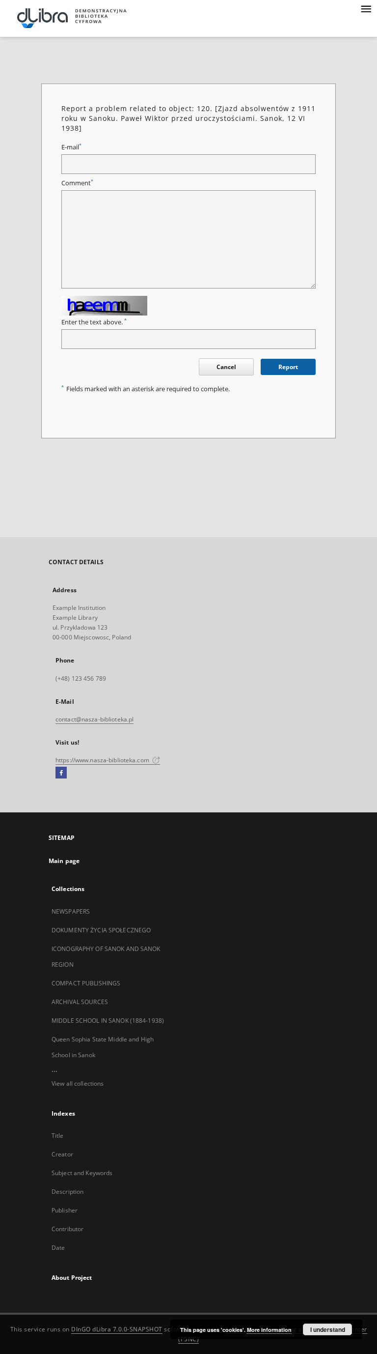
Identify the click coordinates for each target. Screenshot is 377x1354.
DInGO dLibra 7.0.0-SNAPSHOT (116, 1329)
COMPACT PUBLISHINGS (86, 983)
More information (269, 1329)
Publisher (65, 1210)
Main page (64, 861)
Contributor (67, 1229)
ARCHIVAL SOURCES (80, 1002)
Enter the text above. (94, 322)
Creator (62, 1154)
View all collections (78, 1083)
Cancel (226, 367)
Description (67, 1191)
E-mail (71, 147)
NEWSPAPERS (71, 911)
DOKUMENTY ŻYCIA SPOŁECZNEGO (101, 930)
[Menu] (366, 8)
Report (288, 367)
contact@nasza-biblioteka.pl (94, 719)
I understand (327, 1329)
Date (58, 1247)
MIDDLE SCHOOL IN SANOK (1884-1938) (108, 1020)
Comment (77, 183)
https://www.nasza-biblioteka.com (103, 760)
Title (58, 1135)
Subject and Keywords (82, 1173)
